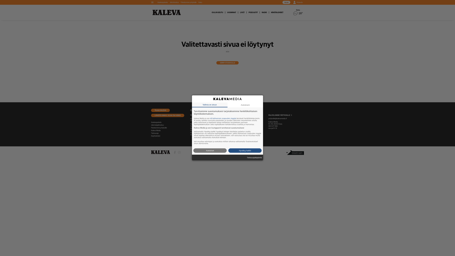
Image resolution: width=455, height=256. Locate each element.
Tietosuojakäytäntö (254, 158)
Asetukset (210, 150)
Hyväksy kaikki (245, 150)
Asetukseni (245, 105)
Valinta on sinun (210, 104)
